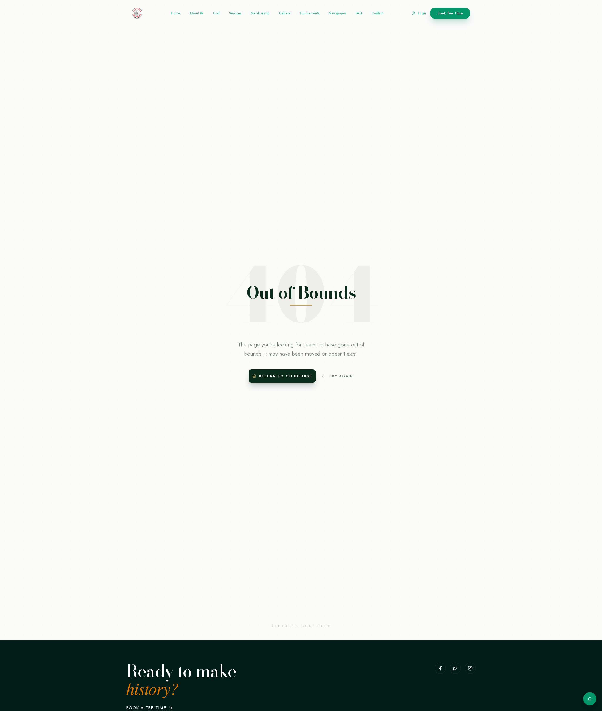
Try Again (341, 376)
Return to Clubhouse (285, 376)
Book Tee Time (450, 13)
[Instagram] (470, 668)
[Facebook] (440, 668)
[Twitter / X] (455, 668)
